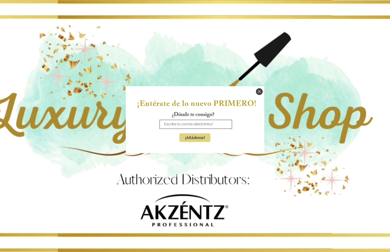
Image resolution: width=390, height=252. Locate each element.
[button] (259, 91)
